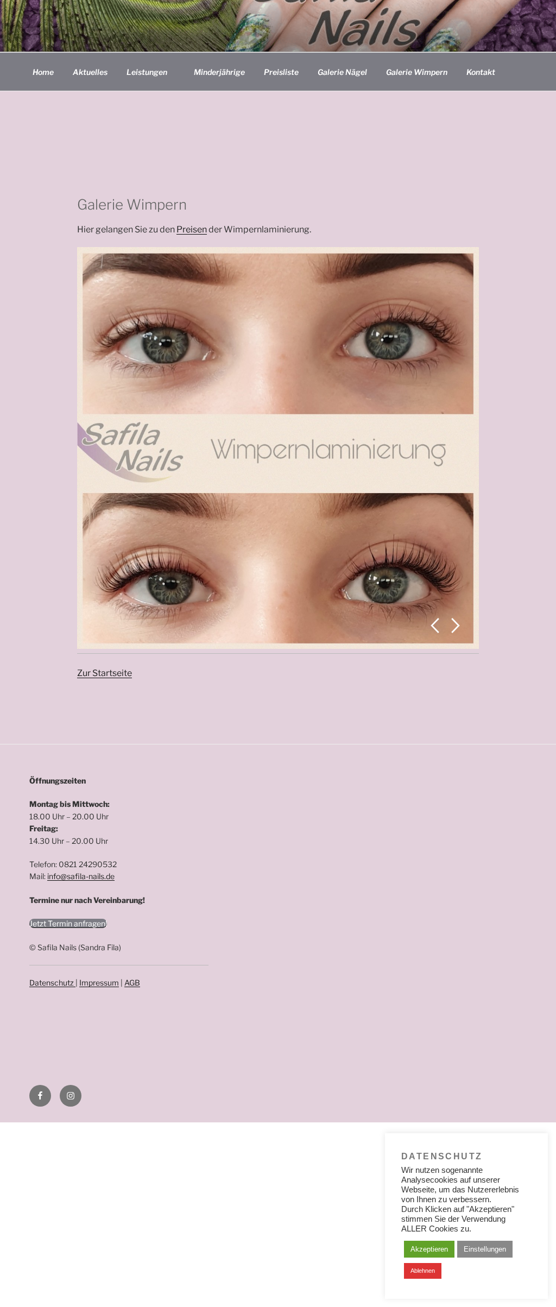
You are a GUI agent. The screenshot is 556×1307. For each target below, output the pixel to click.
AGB (132, 982)
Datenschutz (52, 982)
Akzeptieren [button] (429, 1249)
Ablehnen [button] (422, 1270)
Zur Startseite (104, 673)
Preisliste (281, 72)
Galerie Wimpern (416, 72)
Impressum (99, 982)
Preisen (191, 229)
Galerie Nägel (342, 72)
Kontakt (480, 72)
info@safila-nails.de (81, 876)
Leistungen (147, 72)
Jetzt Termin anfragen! (68, 923)
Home (43, 72)
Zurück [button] (434, 625)
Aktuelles (90, 72)
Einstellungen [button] (485, 1249)
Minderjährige (219, 72)
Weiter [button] (455, 625)
